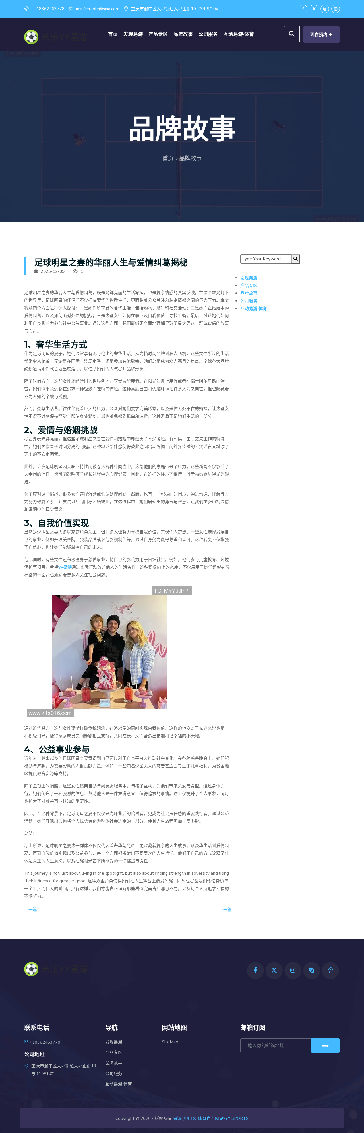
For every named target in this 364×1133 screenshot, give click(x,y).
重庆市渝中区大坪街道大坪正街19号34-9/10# (174, 9)
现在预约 (321, 34)
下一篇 (225, 910)
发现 (133, 34)
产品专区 (158, 34)
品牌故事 (183, 34)
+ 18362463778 (48, 9)
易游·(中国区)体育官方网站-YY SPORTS (211, 1118)
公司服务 (208, 34)
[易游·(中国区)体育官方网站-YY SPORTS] (59, 35)
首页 (113, 34)
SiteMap (170, 1042)
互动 (239, 34)
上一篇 (30, 910)
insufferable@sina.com (97, 9)
